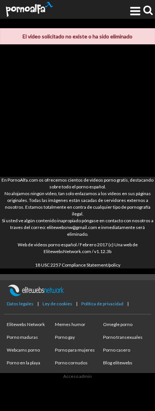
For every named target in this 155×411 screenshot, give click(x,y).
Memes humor (70, 324)
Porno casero (116, 350)
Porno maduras (22, 337)
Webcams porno (23, 350)
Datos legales (20, 303)
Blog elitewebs (117, 363)
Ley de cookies (57, 303)
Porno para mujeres (75, 350)
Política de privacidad (102, 303)
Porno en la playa (23, 363)
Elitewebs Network (26, 324)
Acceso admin (77, 376)
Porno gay (65, 337)
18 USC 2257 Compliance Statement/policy (77, 265)
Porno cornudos (71, 363)
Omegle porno (117, 324)
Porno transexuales (123, 337)
